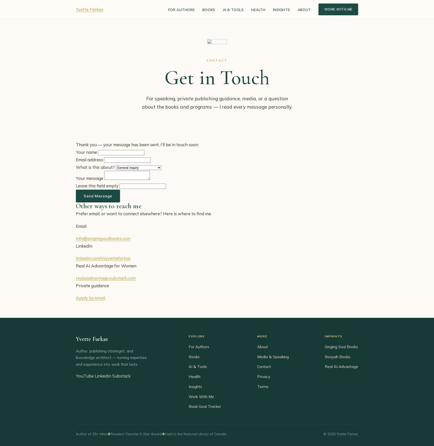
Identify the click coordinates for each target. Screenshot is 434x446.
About (304, 10)
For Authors (181, 10)
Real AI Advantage (341, 366)
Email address (89, 159)
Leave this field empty (97, 185)
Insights (281, 10)
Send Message (98, 196)
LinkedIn (103, 376)
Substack (121, 376)
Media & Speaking (273, 356)
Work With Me (338, 9)
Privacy (263, 376)
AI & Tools (233, 10)
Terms (262, 386)
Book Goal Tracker (205, 406)
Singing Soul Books (341, 346)
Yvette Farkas (89, 9)
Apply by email (90, 298)
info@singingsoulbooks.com (103, 238)
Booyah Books (337, 356)
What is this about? (95, 167)
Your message (89, 178)
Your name (86, 152)
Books (208, 10)
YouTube (85, 376)
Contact (264, 366)
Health (258, 10)
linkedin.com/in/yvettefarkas (103, 258)
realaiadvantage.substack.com (106, 278)
